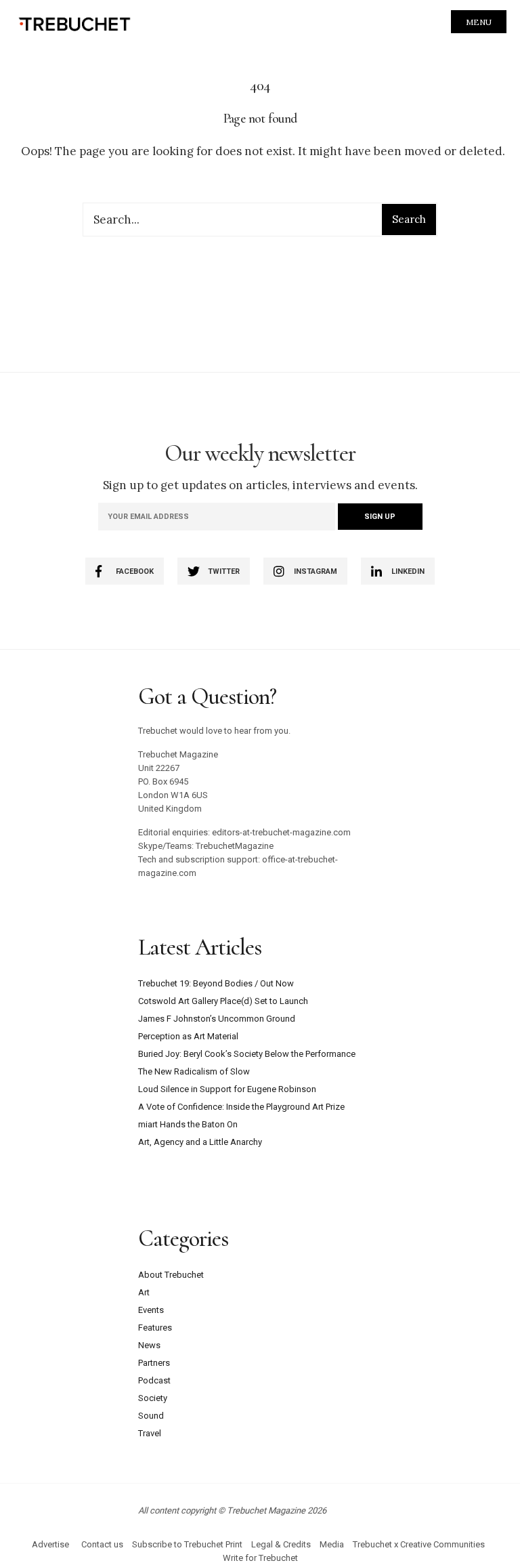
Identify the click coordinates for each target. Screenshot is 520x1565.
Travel (149, 1433)
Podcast (154, 1380)
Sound (151, 1416)
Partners (154, 1363)
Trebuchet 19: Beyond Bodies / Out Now (216, 983)
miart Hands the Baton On (188, 1124)
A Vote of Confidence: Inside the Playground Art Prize (241, 1107)
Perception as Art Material (188, 1036)
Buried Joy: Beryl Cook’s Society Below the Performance (246, 1054)
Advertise (50, 1544)
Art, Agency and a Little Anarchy (200, 1142)
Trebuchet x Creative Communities (419, 1544)
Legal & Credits (281, 1544)
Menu (479, 22)
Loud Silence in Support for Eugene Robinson (227, 1089)
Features (155, 1327)
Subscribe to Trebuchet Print (187, 1544)
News (149, 1345)
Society (152, 1398)
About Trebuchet (171, 1275)
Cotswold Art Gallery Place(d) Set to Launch (223, 1001)
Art (144, 1292)
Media (332, 1544)
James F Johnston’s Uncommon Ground (216, 1019)
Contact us (102, 1544)
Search (409, 219)
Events (151, 1310)
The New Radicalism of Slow (194, 1071)
